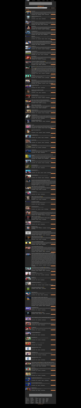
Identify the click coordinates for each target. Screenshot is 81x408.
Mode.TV (40, 402)
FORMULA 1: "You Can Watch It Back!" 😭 (35, 216)
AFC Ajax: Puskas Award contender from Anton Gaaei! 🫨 (37, 287)
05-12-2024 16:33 (33, 239)
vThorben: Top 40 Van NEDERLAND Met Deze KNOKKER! (37, 241)
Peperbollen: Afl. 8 (33, 277)
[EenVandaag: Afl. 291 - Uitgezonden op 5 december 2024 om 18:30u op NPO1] (28, 152)
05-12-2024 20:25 (33, 77)
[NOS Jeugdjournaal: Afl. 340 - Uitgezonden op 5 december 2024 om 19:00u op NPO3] (28, 137)
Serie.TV (42, 34)
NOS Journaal (32, 398)
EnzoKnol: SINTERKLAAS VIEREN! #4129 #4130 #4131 (37, 246)
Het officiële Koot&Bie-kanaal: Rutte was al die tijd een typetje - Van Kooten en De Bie (41, 231)
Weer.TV (47, 401)
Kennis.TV (39, 24)
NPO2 (36, 24)
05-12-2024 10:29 (33, 313)
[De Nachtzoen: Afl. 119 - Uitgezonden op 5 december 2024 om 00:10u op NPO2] (28, 390)
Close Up (26, 402)
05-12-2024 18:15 (33, 167)
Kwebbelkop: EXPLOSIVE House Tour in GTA (36, 16)
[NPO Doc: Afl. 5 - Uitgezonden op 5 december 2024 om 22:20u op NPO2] (28, 23)
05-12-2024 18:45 (33, 147)
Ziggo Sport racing (27, 400)
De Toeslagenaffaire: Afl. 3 (34, 31)
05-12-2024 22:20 (33, 24)
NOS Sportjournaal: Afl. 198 (34, 170)
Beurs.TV (40, 73)
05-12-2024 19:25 (33, 112)
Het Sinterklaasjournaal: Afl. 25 (35, 206)
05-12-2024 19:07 (33, 121)
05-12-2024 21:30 (33, 44)
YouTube (37, 18)
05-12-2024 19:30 (33, 107)
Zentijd (31, 401)
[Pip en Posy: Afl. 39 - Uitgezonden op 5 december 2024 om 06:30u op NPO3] (28, 375)
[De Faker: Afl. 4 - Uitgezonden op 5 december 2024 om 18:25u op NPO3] (28, 162)
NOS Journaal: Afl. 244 (34, 191)
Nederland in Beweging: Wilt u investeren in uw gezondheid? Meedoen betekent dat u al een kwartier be (43, 317)
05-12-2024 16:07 (33, 251)
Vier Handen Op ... (32, 400)
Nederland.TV (38, 0)
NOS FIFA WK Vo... (32, 402)
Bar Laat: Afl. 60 (33, 11)
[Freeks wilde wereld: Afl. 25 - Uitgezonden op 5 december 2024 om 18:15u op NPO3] (28, 167)
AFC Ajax (26, 401)
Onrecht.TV (42, 24)
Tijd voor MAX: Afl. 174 (33, 211)
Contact (47, 0)
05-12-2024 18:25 (33, 162)
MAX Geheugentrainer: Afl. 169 (34, 307)
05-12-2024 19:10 (33, 118)
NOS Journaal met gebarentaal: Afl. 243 (35, 332)
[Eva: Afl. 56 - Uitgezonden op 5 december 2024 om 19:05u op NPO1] (28, 127)
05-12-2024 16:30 (33, 244)
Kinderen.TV (39, 209)
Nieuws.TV (43, 14)
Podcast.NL (43, 0)
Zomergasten (32, 403)
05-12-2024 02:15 (33, 385)
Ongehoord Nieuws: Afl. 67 (34, 292)
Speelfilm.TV (47, 398)
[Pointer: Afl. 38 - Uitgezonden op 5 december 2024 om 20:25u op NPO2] (28, 77)
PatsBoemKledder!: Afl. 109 (34, 352)
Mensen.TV (43, 112)
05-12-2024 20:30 (33, 64)
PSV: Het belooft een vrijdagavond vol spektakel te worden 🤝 (38, 61)
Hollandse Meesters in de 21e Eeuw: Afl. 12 (36, 282)
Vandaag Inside (33, 36)
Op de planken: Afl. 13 (33, 272)
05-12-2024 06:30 (33, 375)
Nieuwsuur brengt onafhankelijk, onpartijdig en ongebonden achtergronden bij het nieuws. (41, 41)
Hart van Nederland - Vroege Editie (35, 201)
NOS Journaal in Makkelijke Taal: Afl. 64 (35, 221)
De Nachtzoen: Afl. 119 (33, 387)
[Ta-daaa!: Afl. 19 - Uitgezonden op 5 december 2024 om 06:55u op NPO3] (28, 370)
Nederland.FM (33, 0)
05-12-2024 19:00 (33, 132)
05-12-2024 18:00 (33, 189)
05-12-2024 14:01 (33, 288)
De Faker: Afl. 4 (33, 160)
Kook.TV (40, 400)
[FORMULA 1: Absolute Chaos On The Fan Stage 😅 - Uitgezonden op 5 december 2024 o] (28, 239)
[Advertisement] (40, 3)
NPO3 (36, 83)
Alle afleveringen (47, 14)
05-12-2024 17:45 (33, 199)
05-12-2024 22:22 (33, 18)
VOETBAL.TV (40, 6)
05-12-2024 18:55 (33, 142)
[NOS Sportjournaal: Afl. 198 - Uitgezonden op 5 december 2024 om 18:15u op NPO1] (28, 172)
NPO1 (36, 14)
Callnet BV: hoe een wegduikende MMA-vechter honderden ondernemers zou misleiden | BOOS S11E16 (42, 253)
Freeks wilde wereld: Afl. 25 (34, 165)
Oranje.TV (43, 401)
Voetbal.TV (40, 64)
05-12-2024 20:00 (33, 87)
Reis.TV (43, 158)
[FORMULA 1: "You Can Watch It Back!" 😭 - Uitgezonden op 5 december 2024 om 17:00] (28, 219)
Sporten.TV (42, 54)
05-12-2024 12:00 (33, 305)
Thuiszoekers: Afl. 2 (33, 46)
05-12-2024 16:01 (33, 270)
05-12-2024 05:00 (33, 380)
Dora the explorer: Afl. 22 (34, 337)
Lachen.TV (40, 401)
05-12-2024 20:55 (33, 54)
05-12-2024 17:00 (33, 219)
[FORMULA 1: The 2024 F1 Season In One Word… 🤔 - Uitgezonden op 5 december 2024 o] (28, 199)
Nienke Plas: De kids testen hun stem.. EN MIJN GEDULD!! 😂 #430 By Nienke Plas (40, 267)
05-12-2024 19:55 (33, 92)
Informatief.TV (43, 73)
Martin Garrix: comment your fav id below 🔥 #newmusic (37, 312)
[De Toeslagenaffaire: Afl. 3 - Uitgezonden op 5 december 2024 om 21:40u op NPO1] (28, 33)
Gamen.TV (40, 18)
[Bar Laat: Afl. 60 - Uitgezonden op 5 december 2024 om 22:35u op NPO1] (28, 13)
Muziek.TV (44, 121)
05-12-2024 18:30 (33, 152)
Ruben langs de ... (32, 399)
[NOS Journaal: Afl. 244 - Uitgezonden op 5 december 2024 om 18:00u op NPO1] (28, 194)
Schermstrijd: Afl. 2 (33, 26)
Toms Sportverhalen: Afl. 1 (34, 51)
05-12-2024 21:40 (33, 34)
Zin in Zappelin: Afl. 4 (33, 327)
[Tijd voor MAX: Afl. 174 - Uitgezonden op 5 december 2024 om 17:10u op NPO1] (28, 214)
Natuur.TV (39, 167)
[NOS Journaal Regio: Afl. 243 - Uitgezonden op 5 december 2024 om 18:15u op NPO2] (28, 177)
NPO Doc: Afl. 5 (33, 21)
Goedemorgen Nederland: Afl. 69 (35, 322)
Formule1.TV (40, 107)
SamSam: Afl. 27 (33, 342)
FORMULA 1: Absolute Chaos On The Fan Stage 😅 (36, 236)
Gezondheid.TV (39, 83)
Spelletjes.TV (43, 97)
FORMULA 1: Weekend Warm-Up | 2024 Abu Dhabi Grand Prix (38, 186)
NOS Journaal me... (27, 398)
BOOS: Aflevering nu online (34, 226)
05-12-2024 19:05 (33, 127)
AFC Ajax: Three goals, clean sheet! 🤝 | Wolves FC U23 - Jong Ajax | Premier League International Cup (42, 362)
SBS (36, 142)
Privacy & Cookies (52, 0)
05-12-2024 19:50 (33, 97)
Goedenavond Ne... (27, 403)
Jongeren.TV (39, 137)
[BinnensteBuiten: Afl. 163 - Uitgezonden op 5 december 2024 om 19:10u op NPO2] (28, 117)
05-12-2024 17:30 (33, 209)
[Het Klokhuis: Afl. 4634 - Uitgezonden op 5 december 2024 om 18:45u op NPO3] (28, 147)
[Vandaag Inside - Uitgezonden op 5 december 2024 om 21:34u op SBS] (27, 36)
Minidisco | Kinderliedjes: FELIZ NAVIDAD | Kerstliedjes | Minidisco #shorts (39, 297)
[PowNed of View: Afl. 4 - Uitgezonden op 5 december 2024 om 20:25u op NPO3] (28, 82)
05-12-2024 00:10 (33, 390)
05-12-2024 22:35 (33, 14)
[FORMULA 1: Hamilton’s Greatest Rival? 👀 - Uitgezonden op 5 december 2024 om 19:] (28, 107)
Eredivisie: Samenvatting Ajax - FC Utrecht (36, 347)
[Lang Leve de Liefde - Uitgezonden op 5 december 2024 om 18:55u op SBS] (28, 142)
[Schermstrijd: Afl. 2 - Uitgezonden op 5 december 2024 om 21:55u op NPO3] (28, 28)
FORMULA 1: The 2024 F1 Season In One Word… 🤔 (36, 196)
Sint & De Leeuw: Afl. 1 (33, 56)
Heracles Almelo (27, 399)
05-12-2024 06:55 (33, 370)
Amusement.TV (39, 14)
